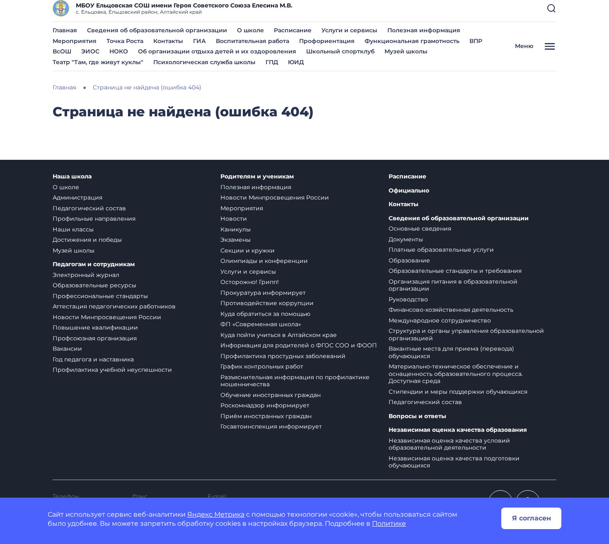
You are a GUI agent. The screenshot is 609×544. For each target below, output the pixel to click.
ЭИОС (90, 51)
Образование (409, 260)
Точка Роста (124, 41)
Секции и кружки (247, 250)
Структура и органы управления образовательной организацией (466, 334)
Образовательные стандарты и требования (455, 270)
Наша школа (72, 176)
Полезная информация (423, 30)
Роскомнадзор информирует (264, 405)
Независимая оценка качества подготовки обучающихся (454, 462)
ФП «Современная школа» (260, 324)
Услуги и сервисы (349, 30)
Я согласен (531, 518)
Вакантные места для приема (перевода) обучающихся (451, 352)
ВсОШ (62, 51)
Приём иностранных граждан (266, 416)
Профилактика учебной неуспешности (112, 369)
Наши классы (73, 229)
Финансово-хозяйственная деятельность (451, 309)
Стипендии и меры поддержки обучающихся (458, 391)
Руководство (408, 299)
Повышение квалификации (95, 327)
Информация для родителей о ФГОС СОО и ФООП (298, 345)
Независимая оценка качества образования (458, 429)
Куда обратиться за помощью (265, 314)
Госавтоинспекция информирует (271, 426)
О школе (250, 30)
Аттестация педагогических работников (114, 306)
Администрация (77, 197)
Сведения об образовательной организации (157, 30)
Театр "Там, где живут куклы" (98, 62)
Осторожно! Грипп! (249, 282)
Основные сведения (420, 228)
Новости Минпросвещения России (107, 317)
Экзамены (235, 239)
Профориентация (327, 41)
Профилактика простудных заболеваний (283, 356)
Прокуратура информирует (263, 292)
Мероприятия (75, 41)
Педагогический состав (89, 208)
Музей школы (406, 51)
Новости (233, 218)
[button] (551, 8)
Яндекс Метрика (215, 514)
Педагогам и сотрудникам (94, 264)
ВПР (475, 41)
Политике (389, 523)
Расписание (293, 30)
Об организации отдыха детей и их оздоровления (217, 51)
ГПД (272, 62)
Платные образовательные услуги (441, 249)
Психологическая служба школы (204, 62)
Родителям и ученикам (257, 176)
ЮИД (296, 62)
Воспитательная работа (252, 41)
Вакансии (67, 348)
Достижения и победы (87, 239)
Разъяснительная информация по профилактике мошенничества (295, 380)
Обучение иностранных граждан (270, 395)
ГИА (199, 41)
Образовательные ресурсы (94, 285)
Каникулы (235, 229)
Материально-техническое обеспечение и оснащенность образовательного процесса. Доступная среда (456, 374)
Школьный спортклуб (340, 51)
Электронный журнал (86, 275)
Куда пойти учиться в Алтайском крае (278, 335)
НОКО (118, 51)
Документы (406, 239)
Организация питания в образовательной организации (453, 285)
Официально (409, 190)
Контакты (168, 41)
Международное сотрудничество (440, 320)
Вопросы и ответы (417, 416)
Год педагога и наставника (93, 359)
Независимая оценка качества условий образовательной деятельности (449, 444)
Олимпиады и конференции (264, 261)
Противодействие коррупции (267, 303)
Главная (65, 30)
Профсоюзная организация (95, 338)
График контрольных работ (261, 366)
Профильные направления (94, 218)
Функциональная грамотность (412, 41)
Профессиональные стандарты (100, 296)
